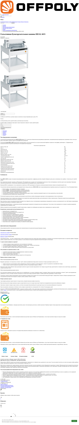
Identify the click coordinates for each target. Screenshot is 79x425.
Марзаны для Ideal (4, 236)
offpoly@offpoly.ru (4, 384)
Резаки (4, 29)
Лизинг (4, 134)
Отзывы (19, 21)
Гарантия (4, 131)
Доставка (4, 133)
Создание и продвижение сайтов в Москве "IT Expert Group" (6, 387)
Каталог (7, 21)
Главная (4, 25)
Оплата (4, 132)
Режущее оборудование (7, 28)
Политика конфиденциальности (6, 385)
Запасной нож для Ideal (5, 232)
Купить (2, 113)
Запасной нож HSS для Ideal (6, 234)
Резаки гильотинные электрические (10, 30)
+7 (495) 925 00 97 (5, 14)
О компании (2, 21)
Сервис (10, 21)
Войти (3, 17)
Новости (22, 21)
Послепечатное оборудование (9, 27)
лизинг (5, 290)
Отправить (3, 128)
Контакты (26, 21)
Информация (14, 21)
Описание (5, 130)
